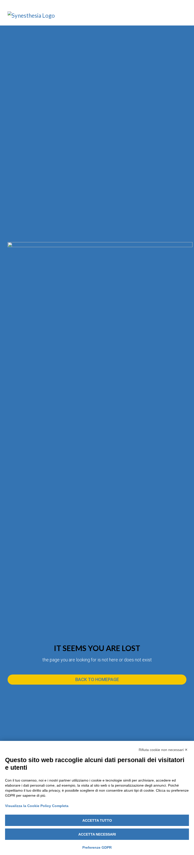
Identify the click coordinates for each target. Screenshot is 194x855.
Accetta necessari (97, 834)
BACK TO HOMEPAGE (97, 679)
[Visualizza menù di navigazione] (183, 16)
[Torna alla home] (35, 16)
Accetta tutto (97, 820)
